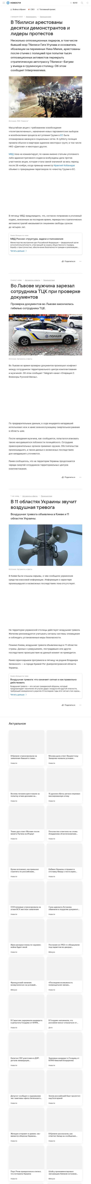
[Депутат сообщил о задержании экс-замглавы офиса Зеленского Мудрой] (26, 1088)
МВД (11, 154)
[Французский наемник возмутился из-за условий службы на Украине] (26, 974)
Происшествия (45, 17)
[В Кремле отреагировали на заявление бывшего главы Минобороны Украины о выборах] (26, 748)
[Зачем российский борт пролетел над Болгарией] (64, 1088)
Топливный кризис (47, 9)
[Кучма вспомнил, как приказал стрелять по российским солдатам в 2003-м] (26, 861)
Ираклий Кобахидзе (64, 165)
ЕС (61, 135)
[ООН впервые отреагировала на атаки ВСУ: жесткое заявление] (26, 899)
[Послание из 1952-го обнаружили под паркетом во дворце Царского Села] (64, 937)
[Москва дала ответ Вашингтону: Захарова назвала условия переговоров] (64, 748)
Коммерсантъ (31, 17)
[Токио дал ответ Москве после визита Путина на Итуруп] (26, 823)
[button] (45, 97)
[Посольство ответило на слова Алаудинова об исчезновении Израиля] (64, 823)
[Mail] (8, 3)
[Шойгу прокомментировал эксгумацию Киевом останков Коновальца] (64, 1163)
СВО (32, 9)
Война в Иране (19, 9)
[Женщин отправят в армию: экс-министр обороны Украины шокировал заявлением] (26, 1125)
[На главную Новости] (15, 3)
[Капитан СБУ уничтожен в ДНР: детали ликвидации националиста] (26, 1050)
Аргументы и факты (32, 280)
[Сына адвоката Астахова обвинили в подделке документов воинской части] (64, 899)
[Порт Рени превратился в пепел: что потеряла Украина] (26, 1163)
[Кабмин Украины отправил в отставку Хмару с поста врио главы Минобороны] (64, 861)
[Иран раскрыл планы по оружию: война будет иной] (26, 937)
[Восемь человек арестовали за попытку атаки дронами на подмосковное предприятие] (26, 785)
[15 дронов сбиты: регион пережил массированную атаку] (64, 785)
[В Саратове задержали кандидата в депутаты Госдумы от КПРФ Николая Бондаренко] (26, 1012)
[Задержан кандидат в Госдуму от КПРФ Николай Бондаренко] (64, 1050)
